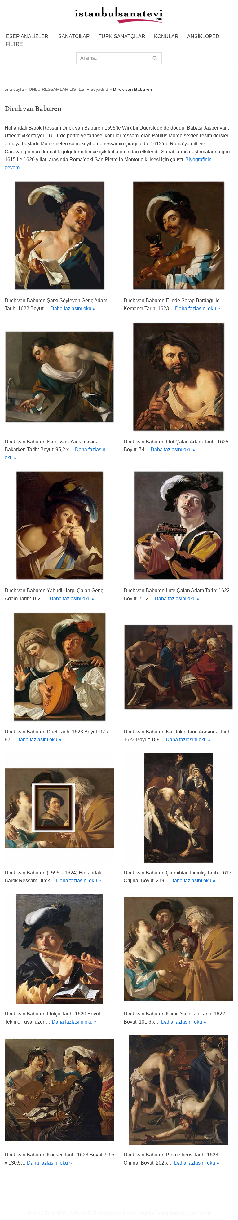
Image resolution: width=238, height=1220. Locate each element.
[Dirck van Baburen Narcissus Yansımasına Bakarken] (59, 377)
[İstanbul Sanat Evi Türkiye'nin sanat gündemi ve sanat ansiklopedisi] (119, 15)
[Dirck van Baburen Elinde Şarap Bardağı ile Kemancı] (178, 235)
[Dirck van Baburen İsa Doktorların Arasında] (178, 667)
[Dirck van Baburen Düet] (59, 667)
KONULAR (166, 36)
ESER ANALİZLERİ (28, 36)
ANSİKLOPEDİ (204, 36)
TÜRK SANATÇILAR (122, 36)
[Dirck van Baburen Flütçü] (59, 949)
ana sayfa (14, 89)
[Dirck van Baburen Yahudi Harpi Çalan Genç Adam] (59, 525)
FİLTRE (14, 44)
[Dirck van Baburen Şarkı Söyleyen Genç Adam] (59, 235)
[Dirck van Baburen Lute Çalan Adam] (178, 525)
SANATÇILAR (74, 36)
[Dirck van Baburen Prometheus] (178, 1090)
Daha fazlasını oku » (73, 308)
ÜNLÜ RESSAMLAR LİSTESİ (57, 89)
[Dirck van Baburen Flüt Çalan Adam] (178, 377)
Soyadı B (99, 89)
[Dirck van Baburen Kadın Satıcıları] (178, 949)
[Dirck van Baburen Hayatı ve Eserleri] (59, 808)
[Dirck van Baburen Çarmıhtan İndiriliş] (178, 808)
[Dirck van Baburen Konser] (59, 1090)
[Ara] (155, 58)
